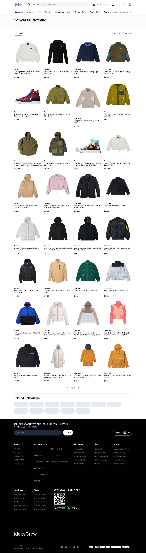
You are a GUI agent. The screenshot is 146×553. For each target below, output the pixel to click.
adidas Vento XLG (120, 463)
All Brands (124, 12)
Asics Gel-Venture (40, 509)
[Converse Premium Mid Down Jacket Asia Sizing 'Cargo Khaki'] (58, 143)
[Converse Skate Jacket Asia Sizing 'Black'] (118, 186)
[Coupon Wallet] (113, 4)
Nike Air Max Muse (100, 453)
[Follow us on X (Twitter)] (66, 547)
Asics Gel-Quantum (40, 502)
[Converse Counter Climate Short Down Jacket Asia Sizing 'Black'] (88, 228)
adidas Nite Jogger (120, 456)
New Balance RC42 (20, 509)
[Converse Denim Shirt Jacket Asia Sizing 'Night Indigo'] (88, 52)
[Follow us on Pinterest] (78, 547)
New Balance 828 (19, 498)
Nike (39, 12)
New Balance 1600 (20, 494)
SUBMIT (68, 433)
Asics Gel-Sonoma (40, 505)
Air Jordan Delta (79, 453)
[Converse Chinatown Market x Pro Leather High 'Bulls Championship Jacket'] (28, 94)
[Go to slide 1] (26, 67)
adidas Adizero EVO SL (121, 449)
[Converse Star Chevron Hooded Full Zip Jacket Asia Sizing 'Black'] (58, 52)
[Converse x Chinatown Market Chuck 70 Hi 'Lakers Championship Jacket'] (88, 143)
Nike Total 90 (98, 463)
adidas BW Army (119, 453)
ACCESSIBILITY (39, 468)
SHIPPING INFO (39, 455)
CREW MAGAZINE (56, 449)
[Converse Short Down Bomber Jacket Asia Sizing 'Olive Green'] (58, 94)
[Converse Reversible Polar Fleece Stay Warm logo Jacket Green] (118, 94)
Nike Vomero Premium (101, 456)
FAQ (35, 449)
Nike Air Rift (98, 449)
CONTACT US (18, 463)
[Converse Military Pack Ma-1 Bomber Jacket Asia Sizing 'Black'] (118, 228)
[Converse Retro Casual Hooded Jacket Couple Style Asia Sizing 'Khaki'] (28, 186)
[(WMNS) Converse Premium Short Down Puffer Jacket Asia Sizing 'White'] (58, 313)
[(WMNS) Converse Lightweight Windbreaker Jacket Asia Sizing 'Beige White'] (88, 313)
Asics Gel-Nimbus (40, 498)
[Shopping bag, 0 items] (129, 4)
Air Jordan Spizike (80, 460)
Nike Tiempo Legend (101, 460)
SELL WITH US (55, 455)
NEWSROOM (18, 453)
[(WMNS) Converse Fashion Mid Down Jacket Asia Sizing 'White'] (28, 228)
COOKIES (37, 481)
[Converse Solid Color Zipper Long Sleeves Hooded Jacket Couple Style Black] (58, 228)
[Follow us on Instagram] (70, 547)
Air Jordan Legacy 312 (81, 456)
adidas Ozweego (120, 460)
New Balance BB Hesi (21, 505)
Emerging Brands (110, 12)
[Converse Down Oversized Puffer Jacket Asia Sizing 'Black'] (28, 271)
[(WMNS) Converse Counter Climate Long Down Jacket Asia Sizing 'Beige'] (58, 356)
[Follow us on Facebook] (62, 547)
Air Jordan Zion (79, 463)
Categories (19, 12)
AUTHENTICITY (19, 460)
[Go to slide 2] (27, 67)
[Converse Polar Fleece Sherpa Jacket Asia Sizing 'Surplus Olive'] (118, 52)
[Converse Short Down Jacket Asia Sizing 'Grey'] (118, 271)
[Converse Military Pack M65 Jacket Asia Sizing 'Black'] (28, 356)
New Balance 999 (20, 502)
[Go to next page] (78, 388)
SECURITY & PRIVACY (41, 474)
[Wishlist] (124, 4)
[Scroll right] (130, 12)
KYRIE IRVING (18, 449)
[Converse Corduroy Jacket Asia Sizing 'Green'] (88, 271)
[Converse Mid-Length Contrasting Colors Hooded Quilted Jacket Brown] (88, 356)
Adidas (47, 12)
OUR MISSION (18, 456)
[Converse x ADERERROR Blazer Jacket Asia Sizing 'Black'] (88, 186)
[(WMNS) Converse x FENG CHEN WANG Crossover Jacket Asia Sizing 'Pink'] (118, 313)
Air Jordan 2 (78, 449)
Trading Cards (95, 12)
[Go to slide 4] (89, 116)
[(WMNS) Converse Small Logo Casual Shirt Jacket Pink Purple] (58, 186)
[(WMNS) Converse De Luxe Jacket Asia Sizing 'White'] (118, 143)
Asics (69, 12)
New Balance (59, 12)
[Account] (118, 4)
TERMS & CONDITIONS (41, 462)
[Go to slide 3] (28, 67)
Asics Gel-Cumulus (40, 494)
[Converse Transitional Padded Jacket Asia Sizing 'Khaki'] (58, 271)
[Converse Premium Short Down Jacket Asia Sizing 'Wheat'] (118, 356)
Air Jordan (30, 12)
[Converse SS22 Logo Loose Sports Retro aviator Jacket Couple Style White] (28, 52)
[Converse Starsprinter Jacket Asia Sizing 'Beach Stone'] (88, 97)
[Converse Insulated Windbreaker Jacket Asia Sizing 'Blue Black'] (28, 313)
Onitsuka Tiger (80, 12)
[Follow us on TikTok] (74, 547)
